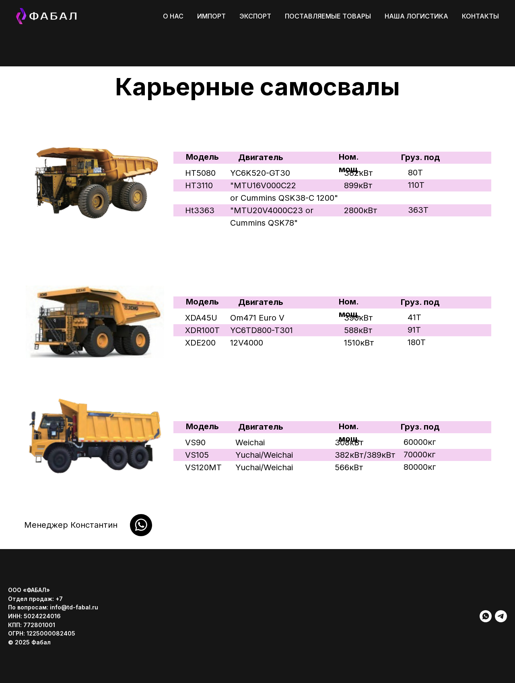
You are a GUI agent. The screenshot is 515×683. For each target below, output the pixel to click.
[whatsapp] (486, 616)
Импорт (211, 16)
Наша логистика (416, 16)
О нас (173, 16)
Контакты (480, 16)
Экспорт (255, 16)
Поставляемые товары (328, 16)
